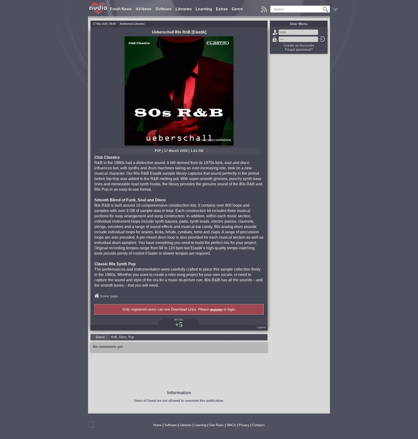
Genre (237, 9)
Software (164, 9)
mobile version (91, 424)
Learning (204, 9)
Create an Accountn (299, 45)
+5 (179, 325)
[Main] (98, 3)
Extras (222, 9)
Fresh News (121, 9)
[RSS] (265, 8)
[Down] (336, 8)
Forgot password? (275, 39)
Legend (261, 327)
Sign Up (275, 32)
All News (144, 9)
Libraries (184, 9)
